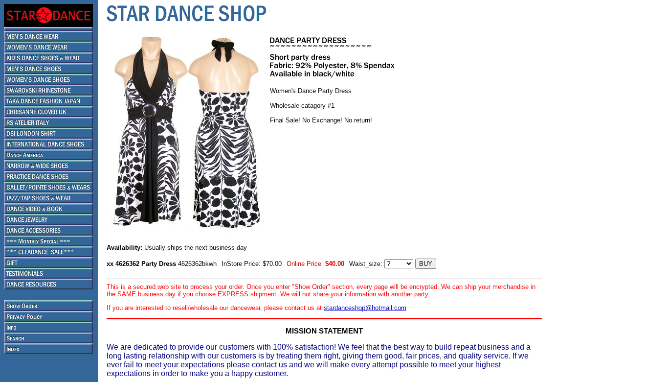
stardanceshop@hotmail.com (365, 307)
